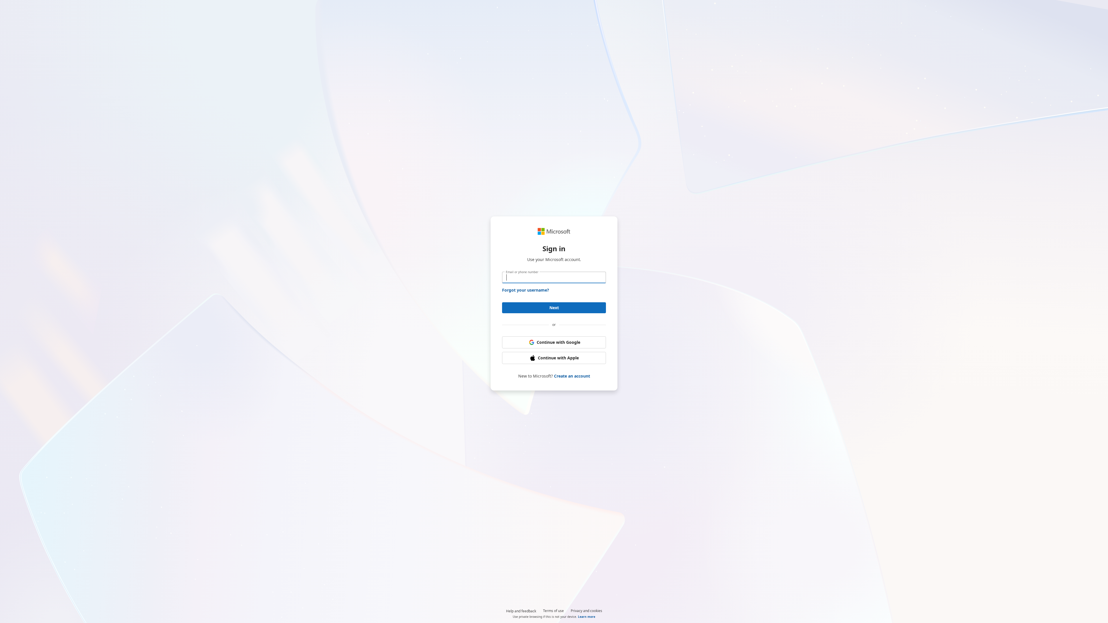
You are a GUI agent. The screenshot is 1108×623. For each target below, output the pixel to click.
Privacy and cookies (586, 610)
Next (554, 307)
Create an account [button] (572, 376)
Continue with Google (558, 342)
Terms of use (553, 610)
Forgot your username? (525, 290)
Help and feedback (521, 611)
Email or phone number (522, 272)
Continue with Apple (558, 358)
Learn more (586, 617)
